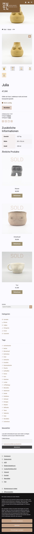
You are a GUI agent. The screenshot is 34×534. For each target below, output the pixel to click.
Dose (5, 357)
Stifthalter (6, 407)
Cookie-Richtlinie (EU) (10, 469)
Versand (6, 472)
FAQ (5, 482)
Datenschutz (7, 459)
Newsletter (7, 478)
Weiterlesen (17, 195)
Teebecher (6, 413)
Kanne (5, 373)
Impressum (7, 456)
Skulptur (6, 404)
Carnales (6, 319)
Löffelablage (7, 385)
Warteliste (7, 107)
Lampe (5, 382)
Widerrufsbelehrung (9, 466)
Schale (5, 393)
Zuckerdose (7, 421)
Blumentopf (7, 351)
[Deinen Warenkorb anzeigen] (28, 2)
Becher (5, 348)
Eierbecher (6, 359)
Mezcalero (6, 387)
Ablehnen (17, 525)
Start (5, 29)
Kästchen (6, 379)
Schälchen (6, 396)
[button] (29, 36)
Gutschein (6, 333)
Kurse (5, 330)
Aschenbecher (7, 345)
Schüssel (6, 399)
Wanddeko (6, 418)
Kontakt (6, 475)
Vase (9, 117)
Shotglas (6, 402)
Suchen (4, 304)
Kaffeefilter (6, 371)
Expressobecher (8, 365)
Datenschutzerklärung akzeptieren (12, 444)
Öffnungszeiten (8, 492)
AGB (5, 462)
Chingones (6, 328)
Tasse (5, 410)
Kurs (5, 376)
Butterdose (6, 354)
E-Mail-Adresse (5, 438)
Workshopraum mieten (10, 488)
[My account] (25, 2)
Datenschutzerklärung (10, 514)
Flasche (6, 368)
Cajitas (5, 325)
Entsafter (6, 362)
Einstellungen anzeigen (17, 530)
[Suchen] (30, 306)
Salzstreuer (6, 390)
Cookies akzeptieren (17, 521)
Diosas (9, 29)
